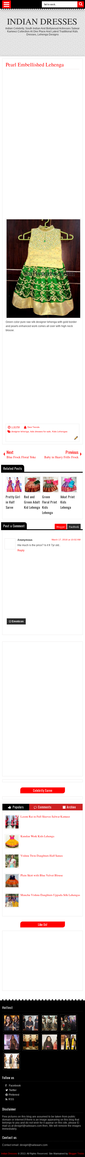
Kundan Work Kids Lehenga (37, 836)
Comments (44, 807)
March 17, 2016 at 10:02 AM (66, 539)
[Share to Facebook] (9, 1027)
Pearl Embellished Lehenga (35, 64)
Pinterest (14, 1094)
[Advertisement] (42, 102)
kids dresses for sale (40, 431)
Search (80, 4)
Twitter (13, 1090)
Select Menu (6, 4)
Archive (71, 807)
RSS (11, 1099)
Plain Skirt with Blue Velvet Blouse (41, 875)
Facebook (74, 526)
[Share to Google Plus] (17, 1027)
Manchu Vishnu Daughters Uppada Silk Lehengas (50, 895)
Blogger (60, 526)
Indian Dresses (42, 21)
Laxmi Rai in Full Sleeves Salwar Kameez (45, 816)
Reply (20, 550)
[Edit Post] (75, 439)
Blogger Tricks (76, 1153)
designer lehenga (20, 431)
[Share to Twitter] (13, 1027)
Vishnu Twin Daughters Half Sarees (41, 856)
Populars (18, 807)
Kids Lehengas (59, 431)
